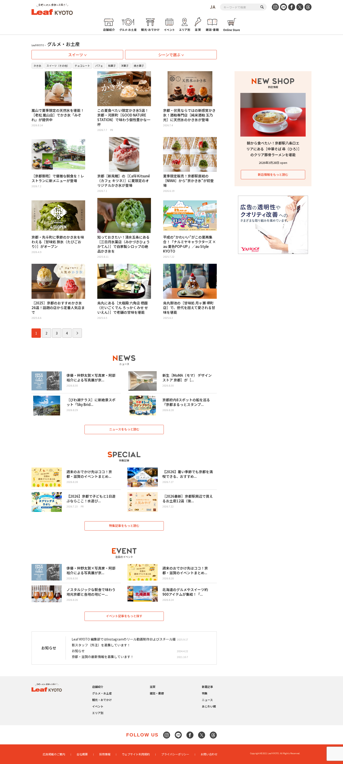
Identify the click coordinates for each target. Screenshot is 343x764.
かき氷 (37, 65)
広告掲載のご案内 (54, 754)
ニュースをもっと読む (124, 429)
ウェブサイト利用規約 (136, 754)
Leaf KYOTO (38, 45)
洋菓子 (125, 65)
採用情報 (104, 754)
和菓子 (112, 65)
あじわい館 (209, 706)
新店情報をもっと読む (273, 174)
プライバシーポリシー (175, 754)
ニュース (207, 700)
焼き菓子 (139, 65)
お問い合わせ (209, 754)
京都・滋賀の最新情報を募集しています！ (103, 656)
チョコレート (82, 65)
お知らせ (78, 650)
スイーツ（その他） (58, 65)
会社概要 (82, 754)
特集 (204, 693)
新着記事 (207, 687)
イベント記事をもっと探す (124, 616)
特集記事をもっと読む (124, 525)
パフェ (99, 65)
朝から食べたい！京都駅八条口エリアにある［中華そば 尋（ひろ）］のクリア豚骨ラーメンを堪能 (273, 149)
